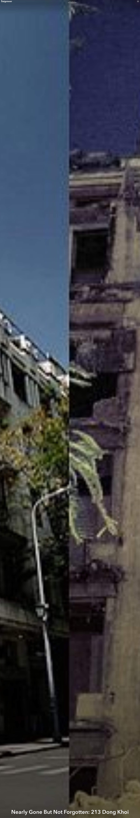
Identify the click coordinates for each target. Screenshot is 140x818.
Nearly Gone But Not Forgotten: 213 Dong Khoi (70, 812)
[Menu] (138, 1)
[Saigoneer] (6, 1)
